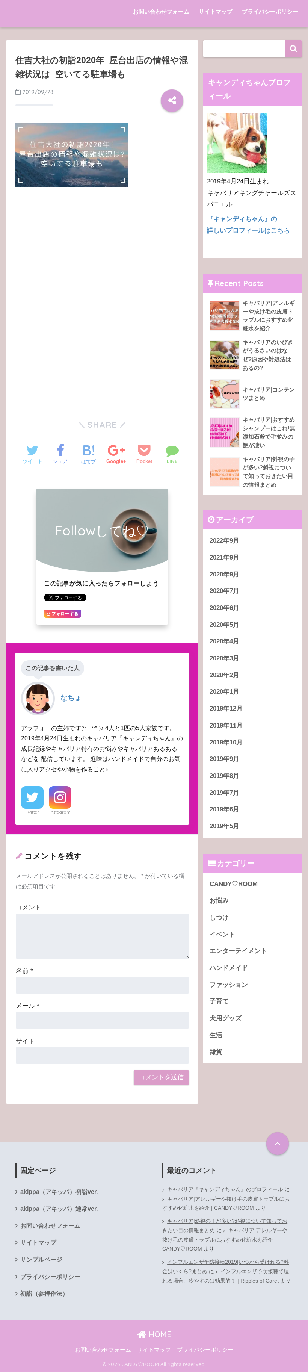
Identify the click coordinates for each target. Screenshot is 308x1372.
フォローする (64, 613)
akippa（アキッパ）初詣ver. (59, 1192)
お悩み (219, 900)
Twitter (32, 812)
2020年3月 (224, 658)
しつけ (219, 917)
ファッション (229, 984)
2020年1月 (224, 691)
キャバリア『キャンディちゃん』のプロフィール (225, 1189)
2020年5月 (224, 624)
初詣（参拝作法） (44, 1293)
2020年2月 (224, 675)
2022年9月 (224, 540)
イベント (222, 934)
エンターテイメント (238, 951)
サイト (25, 1041)
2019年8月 (224, 775)
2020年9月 (224, 574)
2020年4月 (224, 641)
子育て (219, 1001)
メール (27, 1005)
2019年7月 (224, 792)
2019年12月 (226, 708)
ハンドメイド (229, 967)
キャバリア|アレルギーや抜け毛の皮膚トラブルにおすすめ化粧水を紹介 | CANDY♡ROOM (226, 1203)
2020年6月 (224, 607)
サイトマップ (216, 11)
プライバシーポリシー (270, 11)
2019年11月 (226, 725)
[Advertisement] (102, 248)
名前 (24, 970)
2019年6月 (224, 809)
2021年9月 (224, 557)
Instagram (60, 812)
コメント (28, 907)
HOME (158, 1334)
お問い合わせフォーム (161, 11)
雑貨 (216, 1052)
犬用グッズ (226, 1018)
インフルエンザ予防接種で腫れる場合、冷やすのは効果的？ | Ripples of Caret (225, 1276)
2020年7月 (224, 590)
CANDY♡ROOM (234, 884)
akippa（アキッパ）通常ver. (59, 1209)
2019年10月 (226, 742)
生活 (216, 1035)
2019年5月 (224, 826)
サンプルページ (41, 1259)
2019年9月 (224, 758)
